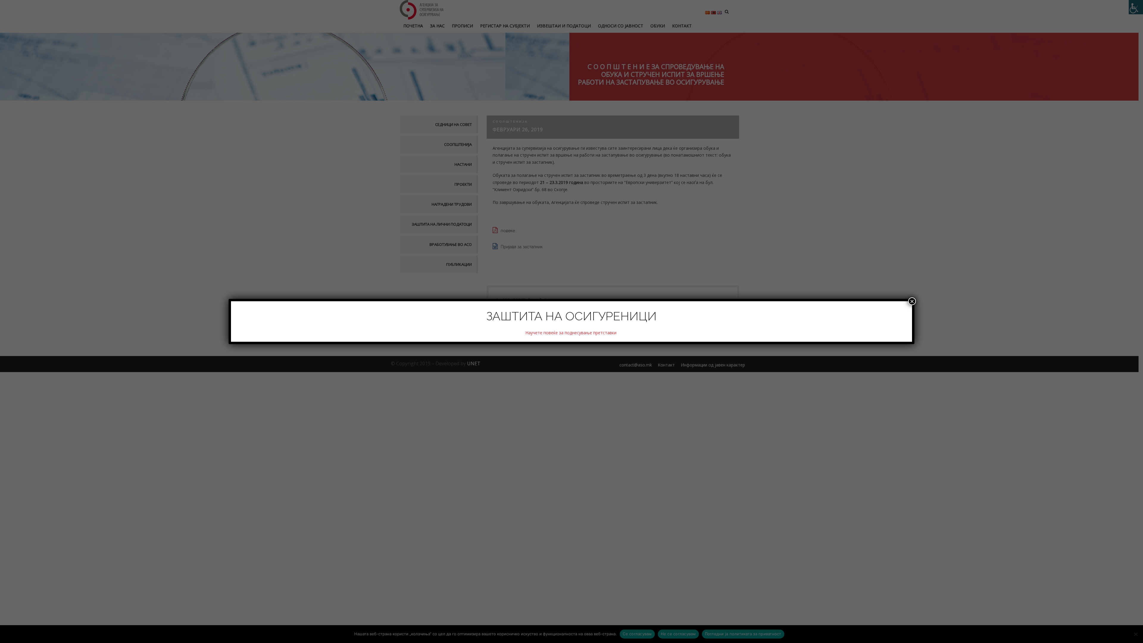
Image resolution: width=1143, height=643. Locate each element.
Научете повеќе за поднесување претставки (571, 332)
